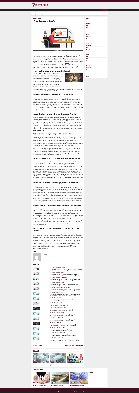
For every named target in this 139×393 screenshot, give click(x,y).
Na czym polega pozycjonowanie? (58, 307)
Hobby (87, 32)
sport (87, 56)
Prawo (87, 47)
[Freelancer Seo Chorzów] (75, 358)
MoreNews (76, 391)
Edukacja (87, 27)
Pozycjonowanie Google (55, 322)
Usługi (39, 18)
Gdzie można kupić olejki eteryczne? (77, 385)
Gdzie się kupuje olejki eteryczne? (39, 385)
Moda (87, 38)
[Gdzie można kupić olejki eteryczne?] (79, 378)
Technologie (88, 60)
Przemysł (88, 49)
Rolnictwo (88, 52)
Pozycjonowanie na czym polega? (57, 312)
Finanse (87, 30)
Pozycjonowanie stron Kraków (57, 272)
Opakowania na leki (36, 365)
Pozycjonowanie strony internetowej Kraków (60, 287)
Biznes (87, 21)
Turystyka (88, 65)
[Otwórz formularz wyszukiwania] (98, 10)
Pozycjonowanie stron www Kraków (58, 277)
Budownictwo (88, 23)
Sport (87, 58)
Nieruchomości (89, 43)
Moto (87, 41)
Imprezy (87, 34)
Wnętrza (87, 74)
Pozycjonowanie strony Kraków (57, 282)
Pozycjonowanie (36, 55)
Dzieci (87, 25)
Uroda (87, 69)
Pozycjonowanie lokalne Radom (57, 337)
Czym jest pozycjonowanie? (56, 317)
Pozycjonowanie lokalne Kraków (57, 267)
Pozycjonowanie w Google (56, 302)
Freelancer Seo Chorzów (71, 365)
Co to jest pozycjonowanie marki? (58, 332)
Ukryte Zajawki (88, 67)
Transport (88, 63)
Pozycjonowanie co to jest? (56, 292)
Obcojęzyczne (88, 45)
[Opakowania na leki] (41, 358)
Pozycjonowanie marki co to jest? (57, 327)
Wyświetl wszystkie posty (48, 257)
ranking (67, 62)
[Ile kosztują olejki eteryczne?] (60, 378)
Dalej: (74, 344)
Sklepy (87, 54)
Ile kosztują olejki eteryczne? (57, 385)
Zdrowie (87, 76)
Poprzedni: (37, 344)
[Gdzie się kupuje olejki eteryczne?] (41, 378)
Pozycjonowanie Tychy (55, 297)
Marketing (35, 18)
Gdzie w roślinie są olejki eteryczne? (96, 375)
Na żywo (105, 10)
